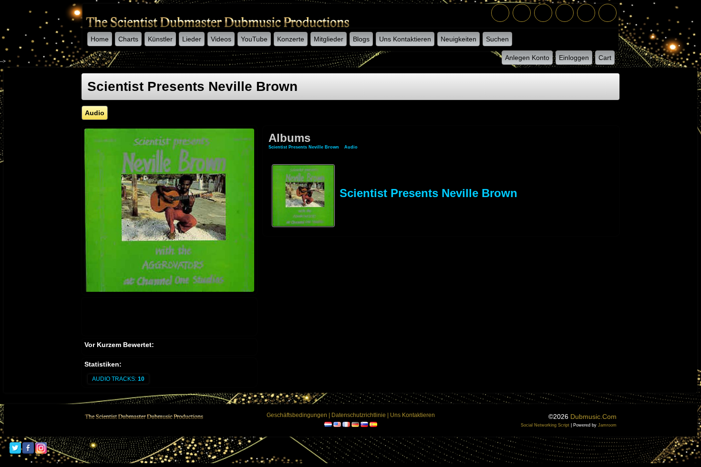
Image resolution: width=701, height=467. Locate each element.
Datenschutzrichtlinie (358, 415)
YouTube (254, 39)
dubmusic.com (593, 416)
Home (100, 39)
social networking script (545, 425)
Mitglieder (328, 39)
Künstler (160, 39)
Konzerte (290, 39)
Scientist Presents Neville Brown (303, 147)
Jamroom (607, 425)
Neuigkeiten (458, 39)
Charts (128, 39)
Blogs (361, 39)
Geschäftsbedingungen (297, 415)
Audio (351, 147)
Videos (221, 39)
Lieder (191, 39)
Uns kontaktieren (405, 39)
